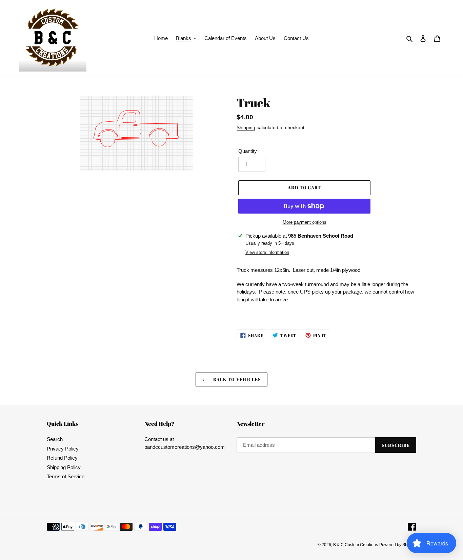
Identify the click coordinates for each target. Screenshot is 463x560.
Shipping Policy (64, 467)
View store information (267, 252)
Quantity (247, 151)
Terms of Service (65, 476)
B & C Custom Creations (355, 544)
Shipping (246, 127)
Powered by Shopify (397, 544)
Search (55, 439)
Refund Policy (62, 458)
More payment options (304, 222)
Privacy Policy (63, 449)
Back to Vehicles (236, 379)
